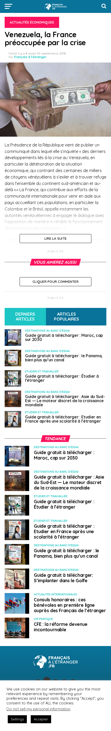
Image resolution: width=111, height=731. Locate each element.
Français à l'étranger (30, 57)
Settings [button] (17, 719)
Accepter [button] (41, 719)
